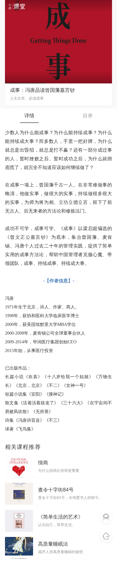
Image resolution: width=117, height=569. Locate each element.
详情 (29, 115)
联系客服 (106, 517)
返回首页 (106, 536)
